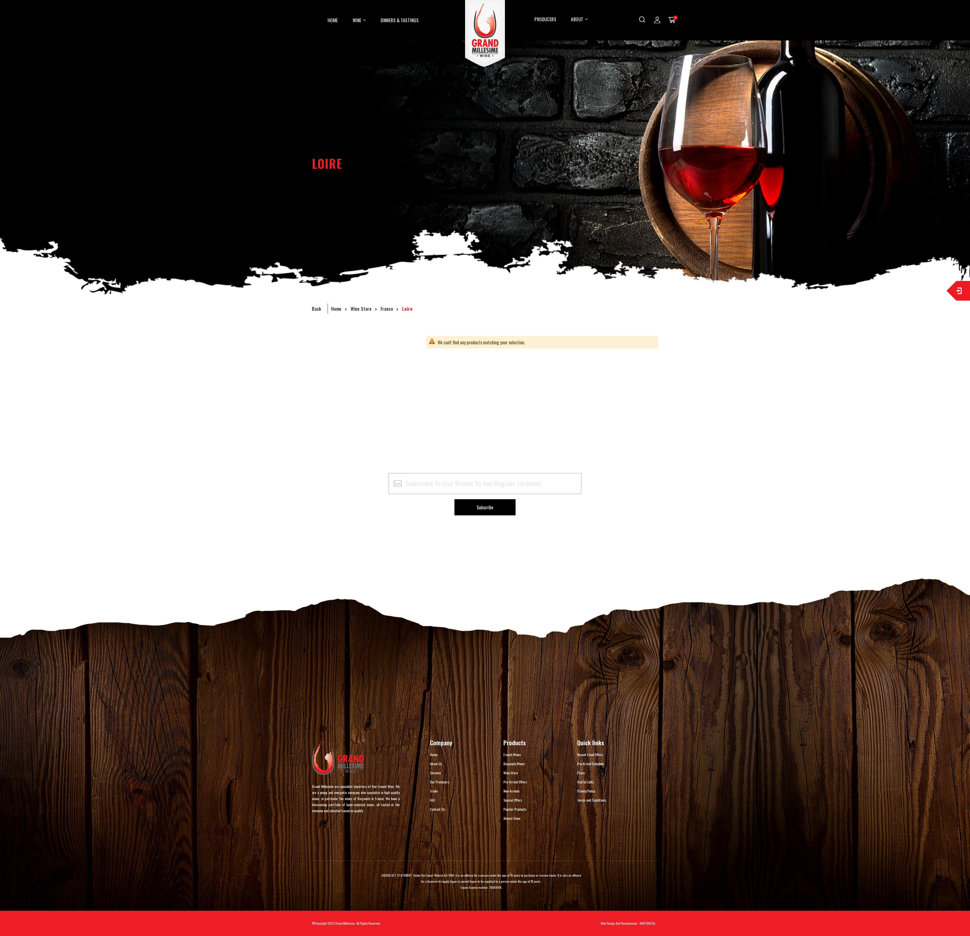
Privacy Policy (586, 791)
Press (581, 772)
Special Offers (512, 800)
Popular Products (514, 809)
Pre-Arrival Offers (515, 781)
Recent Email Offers (590, 754)
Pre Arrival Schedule (590, 763)
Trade (434, 791)
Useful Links (585, 781)
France (387, 308)
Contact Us (437, 809)
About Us (436, 763)
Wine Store (361, 308)
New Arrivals (511, 791)
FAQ (432, 800)
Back (316, 308)
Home (336, 308)
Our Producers (439, 781)
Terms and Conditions (591, 800)
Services (435, 772)
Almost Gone (511, 818)
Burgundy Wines (514, 763)
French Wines (512, 754)
